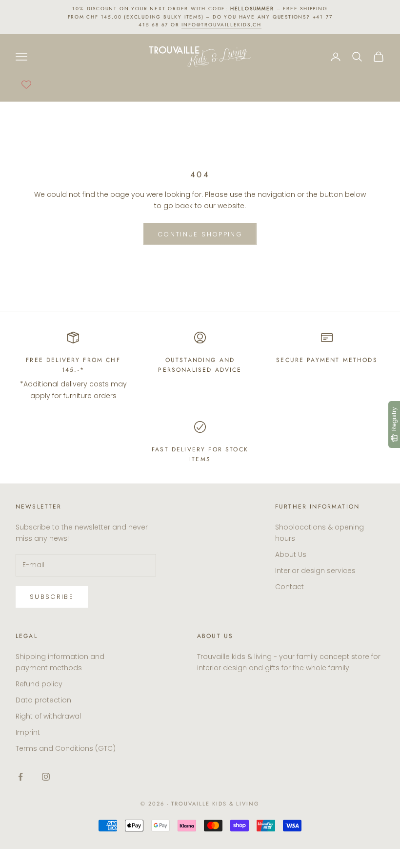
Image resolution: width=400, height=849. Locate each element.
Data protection (43, 700)
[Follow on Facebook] (20, 777)
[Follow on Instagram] (46, 777)
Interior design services (315, 570)
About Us (290, 554)
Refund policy (39, 684)
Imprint (28, 732)
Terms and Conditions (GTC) (66, 748)
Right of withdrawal (48, 716)
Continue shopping (200, 234)
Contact (289, 587)
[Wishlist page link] (26, 84)
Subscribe (52, 596)
